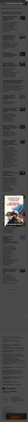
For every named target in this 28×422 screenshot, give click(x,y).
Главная (6, 316)
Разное (22, 316)
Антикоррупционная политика (8, 408)
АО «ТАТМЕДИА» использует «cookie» (7, 410)
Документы (14, 316)
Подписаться (15, 417)
